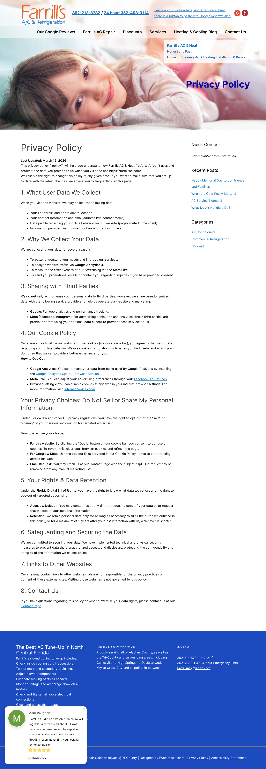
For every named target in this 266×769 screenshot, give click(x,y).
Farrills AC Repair (99, 32)
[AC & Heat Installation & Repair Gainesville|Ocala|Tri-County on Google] (237, 13)
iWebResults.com (171, 758)
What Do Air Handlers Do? (210, 208)
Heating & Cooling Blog (195, 32)
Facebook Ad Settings (150, 379)
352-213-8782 (86, 13)
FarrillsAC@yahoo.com (194, 668)
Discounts (132, 32)
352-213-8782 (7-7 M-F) (195, 658)
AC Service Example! (206, 201)
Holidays (197, 246)
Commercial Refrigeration (210, 239)
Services (158, 32)
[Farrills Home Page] (43, 13)
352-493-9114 (187, 663)
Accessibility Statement (228, 758)
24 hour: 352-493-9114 (126, 13)
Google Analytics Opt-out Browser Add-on (67, 374)
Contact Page (31, 606)
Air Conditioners (203, 232)
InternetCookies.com (79, 389)
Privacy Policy (197, 758)
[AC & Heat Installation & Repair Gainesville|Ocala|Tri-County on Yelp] (245, 13)
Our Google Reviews (56, 32)
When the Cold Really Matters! (213, 194)
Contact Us (235, 32)
